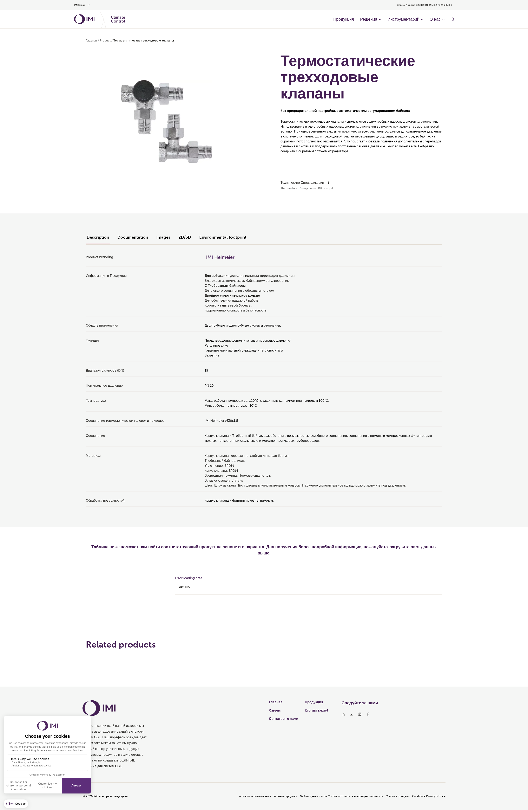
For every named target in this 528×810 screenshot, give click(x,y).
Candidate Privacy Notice (429, 796)
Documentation (132, 237)
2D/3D (184, 237)
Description (98, 237)
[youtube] (351, 714)
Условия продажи (285, 796)
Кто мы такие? (316, 710)
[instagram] (359, 714)
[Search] (452, 19)
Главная (91, 40)
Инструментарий (403, 19)
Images (163, 237)
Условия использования (255, 796)
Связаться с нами (283, 719)
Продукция (343, 19)
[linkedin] (343, 714)
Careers (275, 710)
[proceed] (328, 182)
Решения (368, 19)
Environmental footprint (222, 237)
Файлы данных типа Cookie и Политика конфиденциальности (341, 796)
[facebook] (368, 714)
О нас (435, 19)
